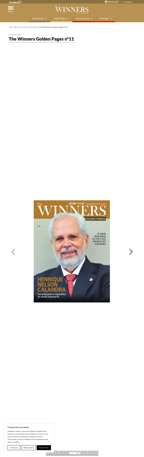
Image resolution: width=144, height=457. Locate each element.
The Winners (38, 18)
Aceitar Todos (44, 448)
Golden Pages (60, 18)
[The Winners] (72, 10)
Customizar (14, 448)
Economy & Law (83, 18)
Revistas (20, 27)
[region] (29, 438)
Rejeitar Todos (29, 448)
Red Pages (104, 18)
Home (11, 27)
